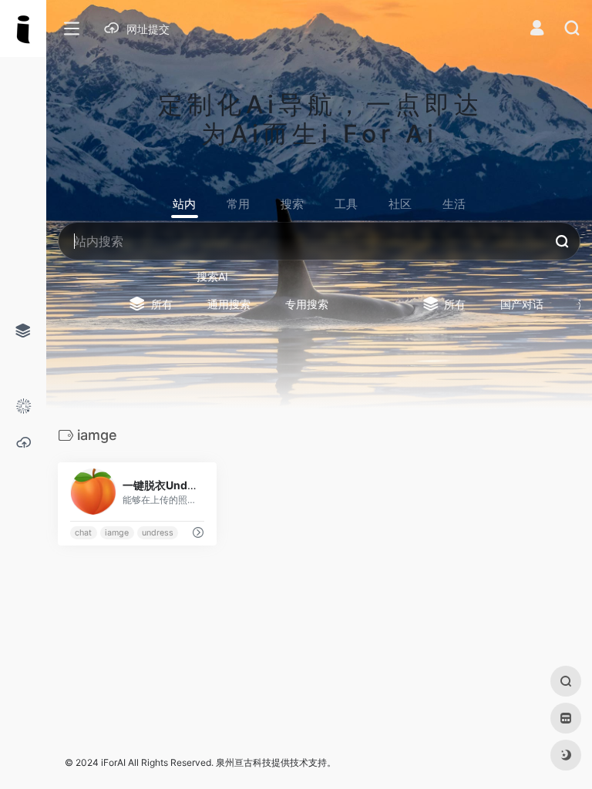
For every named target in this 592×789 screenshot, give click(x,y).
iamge (117, 533)
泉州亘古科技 (243, 762)
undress (157, 533)
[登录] (537, 29)
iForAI (113, 762)
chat (83, 533)
